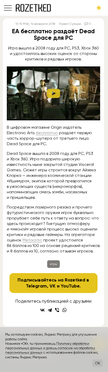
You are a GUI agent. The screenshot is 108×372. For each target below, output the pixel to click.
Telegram (36, 286)
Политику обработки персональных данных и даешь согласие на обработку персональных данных (50, 348)
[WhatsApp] (64, 310)
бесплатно (47, 132)
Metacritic (32, 240)
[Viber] (57, 310)
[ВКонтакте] (42, 310)
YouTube (70, 286)
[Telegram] (50, 310)
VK (53, 286)
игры (53, 264)
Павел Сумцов (70, 23)
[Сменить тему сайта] (99, 8)
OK (97, 363)
